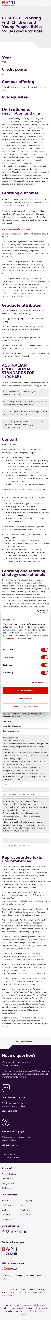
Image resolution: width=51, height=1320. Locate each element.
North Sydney (26, 1200)
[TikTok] (20, 1231)
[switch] (44, 657)
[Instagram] (7, 1231)
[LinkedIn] (12, 1231)
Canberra (6, 1214)
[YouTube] (16, 1231)
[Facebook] (3, 1231)
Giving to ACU (8, 1183)
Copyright (18, 1275)
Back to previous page (25, 1041)
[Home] (12, 6)
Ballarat (5, 1200)
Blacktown (6, 1205)
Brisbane (6, 1210)
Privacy (40, 1275)
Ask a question (10, 1154)
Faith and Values (9, 1174)
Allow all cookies (25, 690)
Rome (23, 1205)
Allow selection (25, 699)
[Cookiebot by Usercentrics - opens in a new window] (37, 611)
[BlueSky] (25, 1231)
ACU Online (25, 1214)
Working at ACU (8, 1178)
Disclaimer (30, 1275)
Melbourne (6, 1219)
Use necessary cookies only (25, 707)
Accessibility (6, 1275)
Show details (37, 683)
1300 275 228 (13, 1157)
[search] (43, 3)
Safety (4, 1279)
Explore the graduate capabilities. (16, 229)
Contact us (6, 1188)
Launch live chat (9, 1111)
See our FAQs (8, 1145)
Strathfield (25, 1210)
